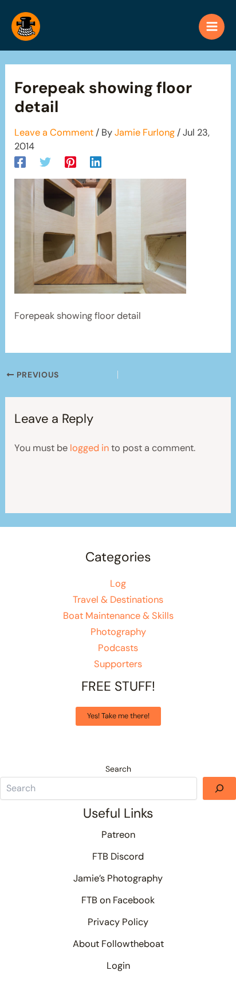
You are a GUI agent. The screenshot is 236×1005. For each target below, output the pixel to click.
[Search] (219, 788)
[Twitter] (45, 161)
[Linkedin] (95, 161)
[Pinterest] (70, 161)
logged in (89, 448)
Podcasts (118, 648)
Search (118, 769)
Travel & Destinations (118, 600)
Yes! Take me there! (118, 716)
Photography (118, 632)
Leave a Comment (53, 132)
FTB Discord (118, 856)
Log (118, 583)
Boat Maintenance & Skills (118, 616)
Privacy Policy (118, 922)
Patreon (118, 835)
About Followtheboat (118, 944)
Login (118, 966)
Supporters (118, 664)
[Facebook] (20, 161)
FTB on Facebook (118, 900)
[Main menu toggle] (212, 27)
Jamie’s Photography (118, 878)
